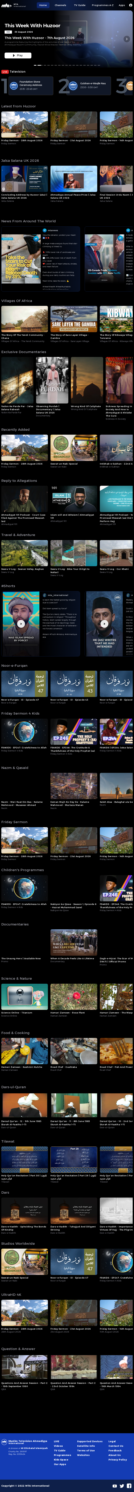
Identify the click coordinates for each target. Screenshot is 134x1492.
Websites (83, 1455)
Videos (58, 1446)
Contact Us (116, 1446)
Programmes (62, 1455)
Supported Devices (89, 1441)
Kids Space (61, 1459)
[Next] (127, 39)
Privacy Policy (118, 1459)
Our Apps (60, 1464)
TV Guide (60, 1450)
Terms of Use (86, 1450)
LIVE (56, 1441)
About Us (115, 1455)
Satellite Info (86, 1446)
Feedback (115, 1450)
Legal (112, 1441)
